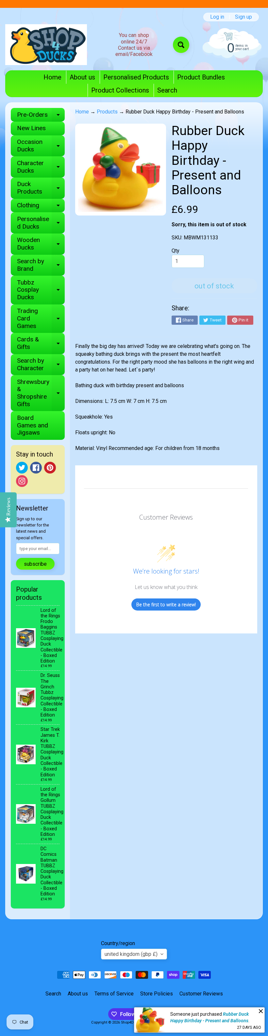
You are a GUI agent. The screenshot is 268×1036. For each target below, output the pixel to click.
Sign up (243, 17)
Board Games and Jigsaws (32, 425)
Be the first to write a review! (166, 604)
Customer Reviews (201, 994)
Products (107, 112)
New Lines (31, 128)
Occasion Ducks (41, 146)
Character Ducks (41, 167)
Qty (175, 251)
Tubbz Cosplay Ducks (41, 290)
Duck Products (41, 188)
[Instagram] (22, 481)
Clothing (41, 206)
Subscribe (35, 564)
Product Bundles (201, 77)
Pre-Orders (41, 116)
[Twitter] (22, 468)
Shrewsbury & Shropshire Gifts (41, 393)
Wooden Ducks (41, 244)
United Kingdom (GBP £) (131, 954)
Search (167, 90)
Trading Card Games (41, 318)
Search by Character (41, 364)
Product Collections (120, 90)
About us (82, 77)
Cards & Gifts (41, 343)
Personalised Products (136, 77)
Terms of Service (114, 994)
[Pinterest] (50, 468)
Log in (217, 17)
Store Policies (156, 994)
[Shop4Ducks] (46, 44)
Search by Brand (41, 265)
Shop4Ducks (131, 1022)
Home (52, 77)
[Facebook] (36, 468)
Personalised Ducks (41, 223)
